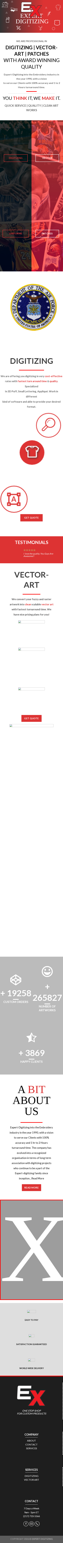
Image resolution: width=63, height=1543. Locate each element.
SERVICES (31, 1448)
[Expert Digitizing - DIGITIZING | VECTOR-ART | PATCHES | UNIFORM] (31, 9)
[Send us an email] (31, 1523)
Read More (37, 1178)
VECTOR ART (31, 1479)
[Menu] (16, 9)
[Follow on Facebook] (25, 1523)
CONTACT (31, 1444)
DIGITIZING (31, 1475)
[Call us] (37, 1523)
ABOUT (31, 1440)
